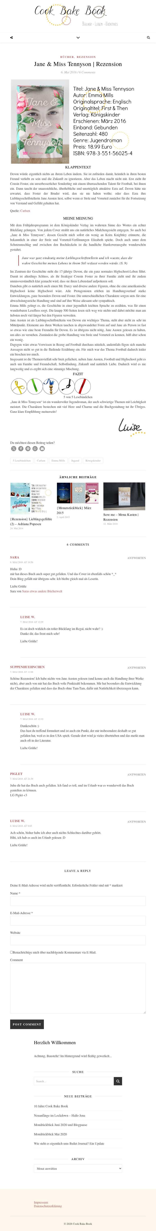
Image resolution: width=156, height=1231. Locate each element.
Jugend (75, 460)
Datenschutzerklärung (48, 1206)
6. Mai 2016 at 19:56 (21, 562)
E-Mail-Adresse (21, 913)
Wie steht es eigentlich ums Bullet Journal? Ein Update (69, 1143)
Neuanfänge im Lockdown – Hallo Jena (59, 1115)
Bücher (67, 57)
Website (15, 932)
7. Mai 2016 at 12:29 (31, 621)
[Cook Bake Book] (78, 16)
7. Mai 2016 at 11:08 (21, 671)
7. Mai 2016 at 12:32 (31, 719)
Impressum (41, 1202)
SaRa (14, 557)
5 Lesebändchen (22, 460)
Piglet (16, 773)
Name (15, 893)
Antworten (136, 558)
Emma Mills (58, 460)
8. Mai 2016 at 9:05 (21, 825)
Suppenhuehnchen (27, 666)
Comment (16, 960)
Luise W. (27, 616)
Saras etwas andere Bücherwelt (42, 591)
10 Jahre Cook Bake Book (51, 1106)
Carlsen (25, 210)
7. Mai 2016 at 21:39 (21, 778)
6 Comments (87, 72)
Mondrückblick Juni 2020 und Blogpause (60, 1125)
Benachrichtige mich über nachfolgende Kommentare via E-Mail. (54, 952)
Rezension (86, 57)
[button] (13, 448)
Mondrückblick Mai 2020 (50, 1134)
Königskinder (93, 460)
